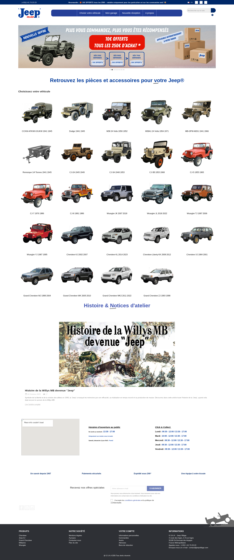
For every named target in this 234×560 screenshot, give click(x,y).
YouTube (26, 507)
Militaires (22, 543)
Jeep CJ (22, 538)
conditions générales (133, 500)
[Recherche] (213, 10)
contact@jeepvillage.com (198, 548)
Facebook (21, 507)
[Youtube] (205, 2)
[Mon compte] (207, 16)
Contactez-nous (75, 540)
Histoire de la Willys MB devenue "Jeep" (50, 390)
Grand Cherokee (25, 540)
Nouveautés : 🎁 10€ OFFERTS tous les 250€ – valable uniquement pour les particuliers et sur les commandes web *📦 (117, 2)
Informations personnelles (129, 535)
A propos (72, 538)
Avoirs (121, 540)
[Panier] (211, 16)
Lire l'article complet (32, 404)
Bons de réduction (126, 545)
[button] (21, 48)
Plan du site (73, 543)
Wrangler (22, 545)
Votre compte (127, 531)
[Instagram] (201, 2)
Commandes (124, 538)
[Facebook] (196, 2)
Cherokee (22, 535)
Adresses (122, 543)
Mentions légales (75, 535)
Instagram (32, 507)
